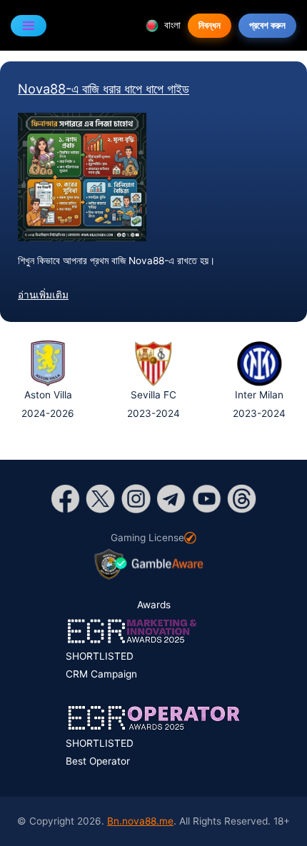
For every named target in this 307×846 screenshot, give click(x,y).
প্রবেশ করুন (267, 25)
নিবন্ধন (209, 25)
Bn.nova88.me (140, 821)
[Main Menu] (28, 25)
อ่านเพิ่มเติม (43, 295)
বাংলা (171, 25)
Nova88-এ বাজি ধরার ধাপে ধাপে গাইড (103, 88)
